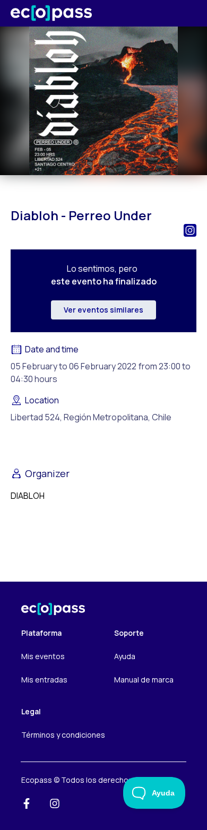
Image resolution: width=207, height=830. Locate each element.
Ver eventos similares (103, 310)
